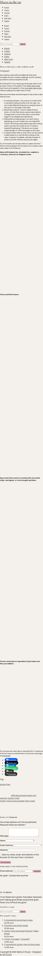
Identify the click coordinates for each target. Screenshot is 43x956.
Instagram (6, 756)
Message (4, 836)
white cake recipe (33, 86)
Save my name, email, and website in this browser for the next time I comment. (19, 856)
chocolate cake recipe (33, 88)
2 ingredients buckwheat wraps (18, 920)
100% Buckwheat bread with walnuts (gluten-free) (18, 797)
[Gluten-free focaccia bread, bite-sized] (5, 812)
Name (2, 840)
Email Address (6, 845)
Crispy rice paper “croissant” (17, 939)
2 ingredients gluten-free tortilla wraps (22, 944)
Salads (6, 21)
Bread (6, 7)
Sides (6, 15)
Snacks (7, 13)
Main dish (7, 18)
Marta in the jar (10, 2)
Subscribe (37, 871)
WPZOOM (7, 954)
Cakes (6, 10)
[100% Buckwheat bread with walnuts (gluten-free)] (5, 795)
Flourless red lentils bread (16, 925)
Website (4, 850)
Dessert (5, 70)
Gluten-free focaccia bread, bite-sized (17, 801)
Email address (6, 871)
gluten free (5, 784)
